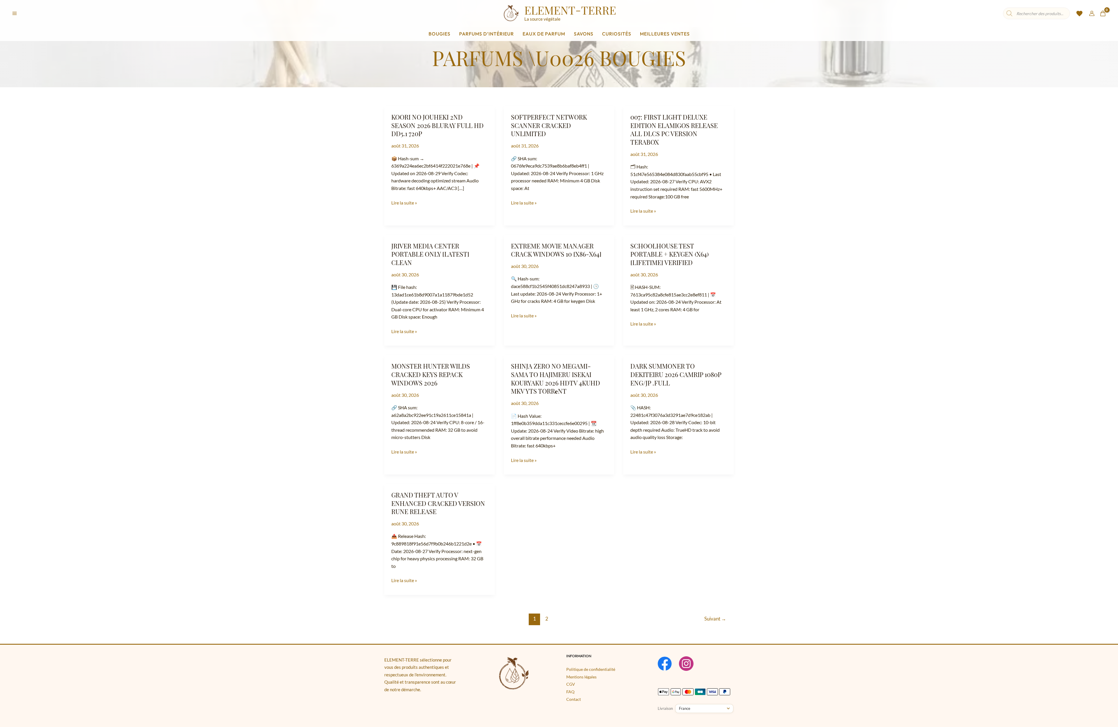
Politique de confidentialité (590, 669)
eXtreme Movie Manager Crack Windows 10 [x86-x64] (556, 250)
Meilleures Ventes (665, 34)
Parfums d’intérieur (486, 34)
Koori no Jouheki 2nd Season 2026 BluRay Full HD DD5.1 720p (437, 125)
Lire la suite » (404, 202)
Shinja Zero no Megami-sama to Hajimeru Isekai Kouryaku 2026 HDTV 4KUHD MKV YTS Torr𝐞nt (555, 378)
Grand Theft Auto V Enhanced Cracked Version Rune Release (438, 503)
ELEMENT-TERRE (570, 10)
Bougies (439, 34)
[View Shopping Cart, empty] (1103, 13)
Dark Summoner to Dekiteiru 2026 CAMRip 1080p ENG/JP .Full (675, 374)
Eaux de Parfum (544, 34)
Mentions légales (581, 676)
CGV (570, 684)
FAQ (570, 691)
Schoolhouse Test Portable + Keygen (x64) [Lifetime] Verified (669, 254)
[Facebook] (664, 663)
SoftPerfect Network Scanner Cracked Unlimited (549, 125)
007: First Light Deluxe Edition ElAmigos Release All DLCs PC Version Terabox (674, 129)
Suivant (715, 619)
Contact (573, 699)
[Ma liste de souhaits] (1079, 15)
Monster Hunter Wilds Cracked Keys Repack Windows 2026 (430, 374)
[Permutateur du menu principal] (14, 13)
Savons (583, 34)
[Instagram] (686, 663)
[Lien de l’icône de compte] (1092, 13)
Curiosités (616, 34)
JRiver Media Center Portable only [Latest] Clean (430, 254)
